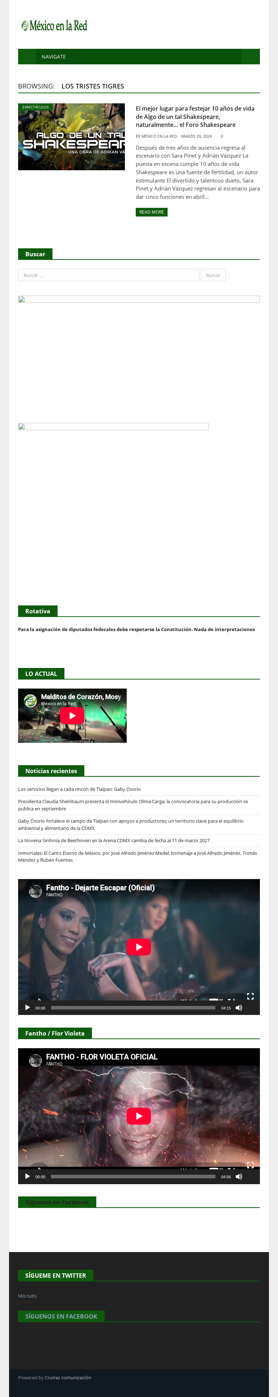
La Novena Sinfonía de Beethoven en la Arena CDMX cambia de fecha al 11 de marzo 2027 (114, 840)
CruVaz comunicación (68, 1377)
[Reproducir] (27, 1007)
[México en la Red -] (53, 24)
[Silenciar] (239, 1007)
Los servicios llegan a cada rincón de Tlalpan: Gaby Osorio (79, 789)
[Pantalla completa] (250, 996)
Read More (151, 212)
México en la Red (159, 136)
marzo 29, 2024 (196, 136)
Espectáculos (35, 107)
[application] (139, 947)
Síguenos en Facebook (57, 1202)
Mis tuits (27, 1296)
